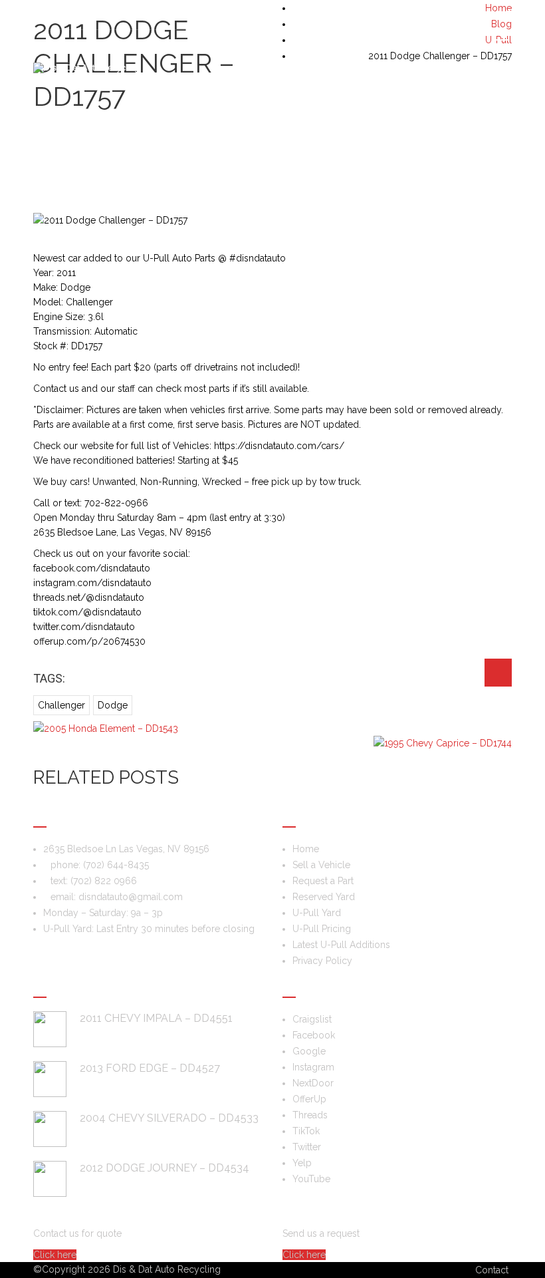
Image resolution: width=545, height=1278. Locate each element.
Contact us (509, 121)
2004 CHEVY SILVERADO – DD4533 (169, 1118)
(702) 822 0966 (103, 881)
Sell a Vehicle (73, 121)
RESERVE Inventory (466, 121)
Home (305, 849)
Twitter (306, 1147)
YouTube (311, 1179)
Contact (491, 1270)
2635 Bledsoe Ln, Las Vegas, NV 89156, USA (137, 14)
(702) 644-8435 (478, 14)
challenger (61, 705)
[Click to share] (498, 673)
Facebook (313, 1035)
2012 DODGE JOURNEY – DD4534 (164, 1168)
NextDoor (313, 1083)
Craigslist (312, 1019)
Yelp (302, 1163)
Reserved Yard (323, 896)
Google (309, 1051)
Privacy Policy (322, 960)
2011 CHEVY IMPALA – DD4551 (156, 1018)
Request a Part (445, 121)
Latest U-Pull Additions (341, 944)
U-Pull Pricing (321, 928)
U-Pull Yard (316, 912)
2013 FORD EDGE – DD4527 (150, 1068)
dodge (113, 705)
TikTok (306, 1131)
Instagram (313, 1067)
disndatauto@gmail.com (130, 896)
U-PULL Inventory (487, 121)
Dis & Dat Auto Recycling (167, 1269)
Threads (310, 1115)
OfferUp (309, 1099)
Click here (54, 1254)
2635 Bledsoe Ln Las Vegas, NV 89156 (126, 849)
